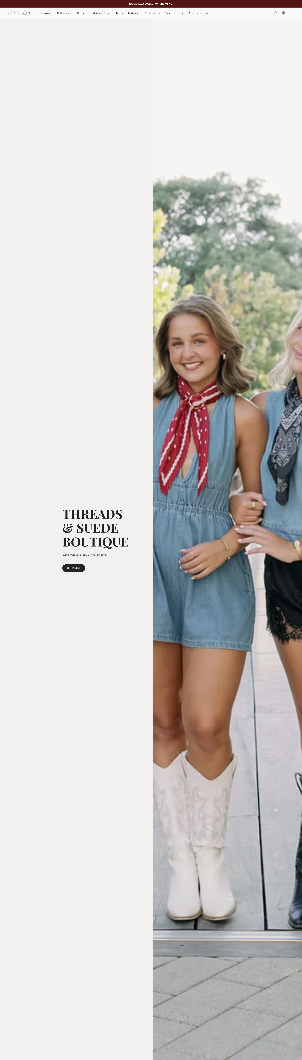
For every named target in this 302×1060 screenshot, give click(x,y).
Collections (64, 13)
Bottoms (133, 13)
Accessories (152, 13)
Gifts (181, 13)
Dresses (81, 13)
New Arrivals (44, 13)
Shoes (168, 13)
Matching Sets (100, 13)
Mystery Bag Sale (198, 13)
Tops (119, 13)
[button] (19, 13)
